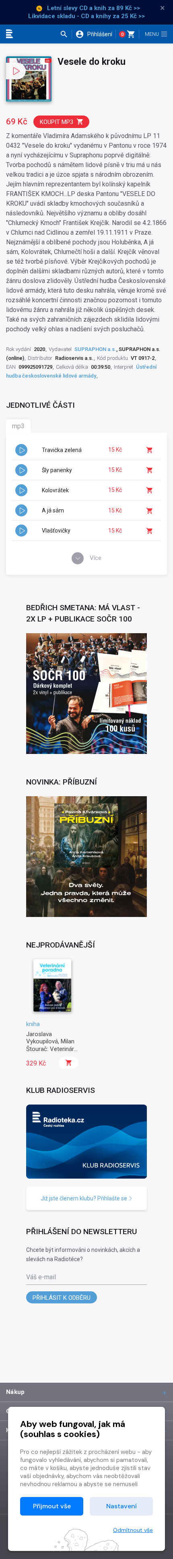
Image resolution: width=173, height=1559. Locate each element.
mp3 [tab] (18, 426)
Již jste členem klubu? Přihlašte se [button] (84, 1198)
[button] (66, 34)
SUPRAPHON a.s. (95, 349)
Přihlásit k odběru (62, 1297)
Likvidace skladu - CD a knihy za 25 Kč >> (86, 16)
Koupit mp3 (56, 122)
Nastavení (121, 1506)
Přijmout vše (52, 1506)
